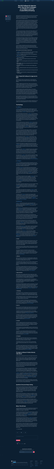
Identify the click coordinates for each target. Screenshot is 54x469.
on (19, 429)
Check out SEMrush (32, 270)
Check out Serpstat (25, 333)
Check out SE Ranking (30, 303)
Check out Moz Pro (27, 318)
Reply (24, 443)
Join (30, 466)
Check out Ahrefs (22, 254)
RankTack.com (19, 56)
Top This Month (32, 465)
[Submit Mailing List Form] (34, 452)
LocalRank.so (18, 51)
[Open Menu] (1, 1)
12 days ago (22, 443)
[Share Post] (25, 432)
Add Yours (36, 465)
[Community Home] (27, 1)
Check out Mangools (28, 349)
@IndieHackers (14, 462)
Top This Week (31, 464)
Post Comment (18, 440)
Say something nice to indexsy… (20, 436)
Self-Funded (36, 464)
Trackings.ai (18, 54)
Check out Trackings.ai (23, 199)
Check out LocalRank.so (34, 158)
